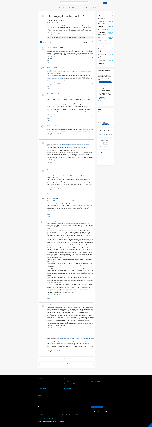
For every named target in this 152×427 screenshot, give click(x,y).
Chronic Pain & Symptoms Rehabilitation (101, 62)
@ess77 (56, 221)
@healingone (79, 77)
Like (48, 34)
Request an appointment (105, 82)
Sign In (111, 2)
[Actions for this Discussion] (93, 33)
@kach (51, 70)
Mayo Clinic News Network (95, 381)
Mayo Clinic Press (67, 386)
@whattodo (55, 47)
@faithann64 (72, 77)
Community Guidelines (42, 390)
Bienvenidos (105, 163)
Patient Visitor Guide (67, 388)
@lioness (53, 198)
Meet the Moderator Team (42, 386)
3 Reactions (59, 83)
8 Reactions (59, 294)
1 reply (48, 62)
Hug (54, 34)
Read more (105, 124)
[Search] (60, 2)
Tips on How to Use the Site (105, 134)
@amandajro (56, 67)
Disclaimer (40, 393)
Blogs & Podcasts (73, 7)
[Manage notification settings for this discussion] (91, 33)
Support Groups (62, 7)
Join (105, 3)
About (39, 381)
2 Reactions (59, 133)
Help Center (95, 7)
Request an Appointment (97, 407)
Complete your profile (105, 146)
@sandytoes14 (55, 78)
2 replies (48, 300)
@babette (61, 78)
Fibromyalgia (42, 12)
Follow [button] (110, 15)
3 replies (48, 88)
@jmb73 (52, 304)
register (67, 363)
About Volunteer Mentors (42, 388)
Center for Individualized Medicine (70, 383)
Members (88, 7)
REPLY (48, 60)
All (112, 12)
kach (52, 22)
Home (55, 7)
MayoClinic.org (40, 412)
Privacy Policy (46, 418)
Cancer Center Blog (67, 381)
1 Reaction (59, 33)
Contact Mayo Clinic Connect (43, 397)
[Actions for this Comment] (93, 57)
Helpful (51, 34)
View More (66, 358)
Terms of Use (40, 418)
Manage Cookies (52, 418)
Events (81, 7)
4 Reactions (59, 115)
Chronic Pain (101, 21)
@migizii (84, 77)
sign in (61, 363)
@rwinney (49, 78)
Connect (42, 2)
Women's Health (101, 32)
